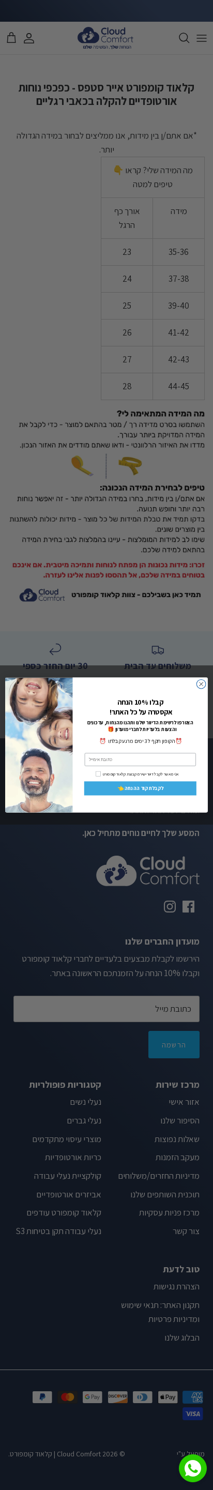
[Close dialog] (201, 684)
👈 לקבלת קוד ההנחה (140, 788)
